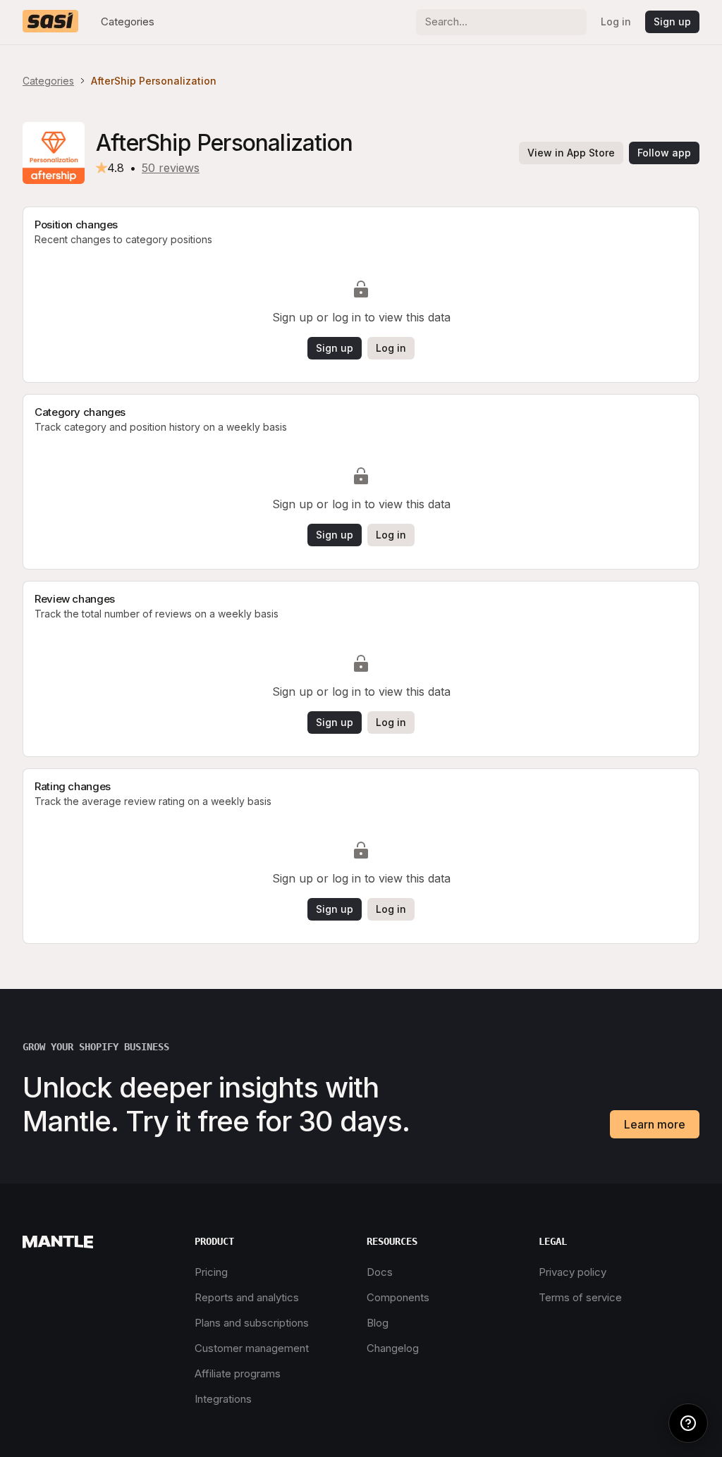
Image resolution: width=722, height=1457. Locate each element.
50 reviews (171, 168)
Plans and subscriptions (252, 1322)
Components (398, 1297)
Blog (377, 1322)
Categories (127, 21)
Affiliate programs (238, 1373)
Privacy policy (572, 1272)
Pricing (211, 1272)
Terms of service (580, 1297)
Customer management (252, 1348)
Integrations (223, 1399)
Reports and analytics (247, 1297)
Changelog (393, 1348)
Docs (380, 1272)
